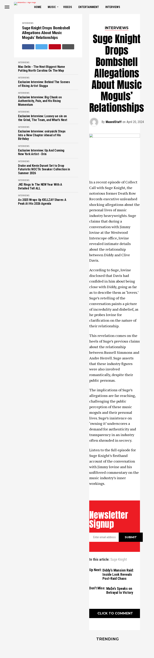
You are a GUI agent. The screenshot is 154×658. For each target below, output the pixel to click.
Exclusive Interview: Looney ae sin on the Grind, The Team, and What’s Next (42, 118)
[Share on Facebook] (28, 46)
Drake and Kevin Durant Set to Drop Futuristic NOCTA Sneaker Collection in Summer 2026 (44, 169)
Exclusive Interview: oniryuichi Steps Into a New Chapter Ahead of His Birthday (42, 135)
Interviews (112, 7)
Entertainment (88, 7)
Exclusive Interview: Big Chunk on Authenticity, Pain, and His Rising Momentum (40, 101)
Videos (67, 7)
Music (52, 7)
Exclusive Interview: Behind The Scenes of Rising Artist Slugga (44, 83)
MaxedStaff (114, 122)
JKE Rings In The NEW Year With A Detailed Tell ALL (40, 186)
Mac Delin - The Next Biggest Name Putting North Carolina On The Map (41, 68)
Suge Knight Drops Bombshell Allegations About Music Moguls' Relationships (46, 33)
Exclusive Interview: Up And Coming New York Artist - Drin (41, 152)
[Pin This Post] (55, 46)
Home (37, 7)
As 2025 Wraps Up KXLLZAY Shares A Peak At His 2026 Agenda (42, 201)
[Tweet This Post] (41, 46)
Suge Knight (118, 559)
